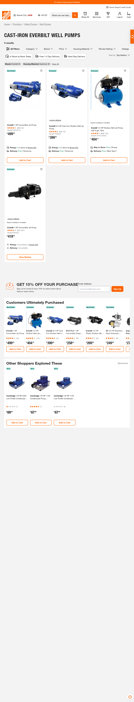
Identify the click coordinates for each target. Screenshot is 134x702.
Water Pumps (30, 24)
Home (7, 24)
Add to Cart (25, 160)
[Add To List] (41, 71)
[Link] (25, 116)
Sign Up (117, 289)
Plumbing (17, 24)
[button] (119, 55)
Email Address (84, 283)
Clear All (55, 64)
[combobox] (61, 15)
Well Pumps (45, 24)
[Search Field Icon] (75, 15)
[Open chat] (132, 37)
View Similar (25, 257)
